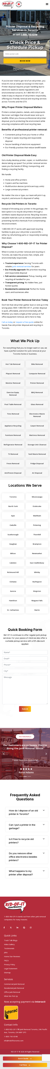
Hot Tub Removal (13, 364)
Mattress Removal (37, 435)
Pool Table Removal (13, 404)
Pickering (37, 525)
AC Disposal (37, 473)
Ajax (13, 515)
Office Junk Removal (12, 992)
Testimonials (9, 948)
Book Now (25, 61)
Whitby (37, 572)
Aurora (13, 591)
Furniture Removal (13, 435)
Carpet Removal (37, 426)
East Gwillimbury (37, 563)
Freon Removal (13, 463)
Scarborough (13, 534)
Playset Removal (13, 373)
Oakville (13, 525)
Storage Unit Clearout (37, 444)
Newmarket (37, 553)
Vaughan (13, 544)
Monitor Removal (13, 383)
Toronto (13, 497)
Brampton (37, 544)
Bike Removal (37, 364)
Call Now (23, 1065)
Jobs (6, 952)
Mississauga (37, 497)
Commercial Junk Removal (14, 984)
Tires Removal (13, 414)
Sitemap (7, 972)
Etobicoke (37, 506)
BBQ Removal (37, 392)
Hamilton (13, 600)
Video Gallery (9, 944)
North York (13, 506)
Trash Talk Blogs (10, 940)
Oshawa (13, 581)
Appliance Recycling (13, 426)
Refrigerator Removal (13, 444)
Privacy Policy (9, 964)
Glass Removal (37, 404)
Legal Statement (10, 968)
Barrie (37, 610)
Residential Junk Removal (14, 988)
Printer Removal (37, 383)
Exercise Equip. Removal (13, 393)
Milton (13, 553)
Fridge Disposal (37, 463)
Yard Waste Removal (37, 454)
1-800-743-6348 (29, 34)
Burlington (37, 581)
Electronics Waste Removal (37, 415)
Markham (37, 515)
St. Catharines (13, 610)
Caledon (13, 563)
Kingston (37, 591)
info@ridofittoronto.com (13, 1040)
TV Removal (13, 454)
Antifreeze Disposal (13, 473)
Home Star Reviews (12, 956)
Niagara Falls (37, 600)
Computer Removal (37, 373)
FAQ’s (6, 960)
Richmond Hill (13, 572)
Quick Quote (23, 1058)
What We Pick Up (11, 996)
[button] (4, 754)
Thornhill (37, 534)
